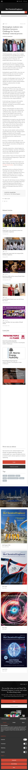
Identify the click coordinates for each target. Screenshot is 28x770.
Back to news (7, 198)
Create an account (14, 466)
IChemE (6, 320)
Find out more (14, 381)
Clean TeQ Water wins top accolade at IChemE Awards (13, 322)
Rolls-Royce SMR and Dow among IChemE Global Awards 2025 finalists (13, 277)
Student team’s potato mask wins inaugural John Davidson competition (13, 254)
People (6, 23)
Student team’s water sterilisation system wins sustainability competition (12, 231)
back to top (22, 684)
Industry (6, 274)
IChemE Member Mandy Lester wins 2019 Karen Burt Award (13, 300)
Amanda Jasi (13, 192)
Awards (5, 475)
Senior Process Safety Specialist (10, 341)
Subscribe (20, 1)
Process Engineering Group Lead (10, 361)
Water (5, 480)
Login (26, 1)
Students (21, 478)
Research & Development (13, 478)
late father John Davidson (8, 165)
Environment (11, 475)
